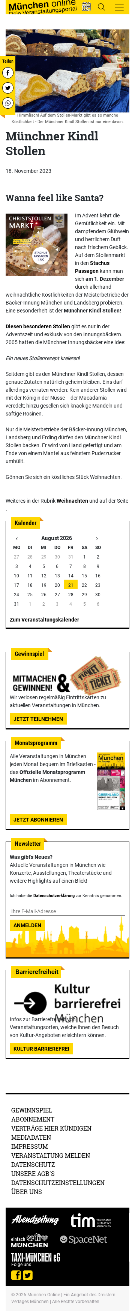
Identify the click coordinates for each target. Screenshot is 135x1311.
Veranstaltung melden (50, 1155)
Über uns (26, 1192)
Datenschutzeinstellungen (58, 1182)
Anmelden (27, 925)
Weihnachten (72, 501)
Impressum (29, 1146)
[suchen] (101, 6)
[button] (86, 6)
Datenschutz (33, 1164)
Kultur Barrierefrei (41, 1049)
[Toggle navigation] (119, 7)
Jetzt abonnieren (38, 820)
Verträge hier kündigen (51, 1128)
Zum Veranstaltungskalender (44, 620)
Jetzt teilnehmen (38, 719)
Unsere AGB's (33, 1173)
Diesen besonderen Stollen (38, 326)
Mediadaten (31, 1137)
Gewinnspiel (31, 1110)
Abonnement (32, 1119)
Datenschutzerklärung (54, 895)
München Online (43, 1294)
